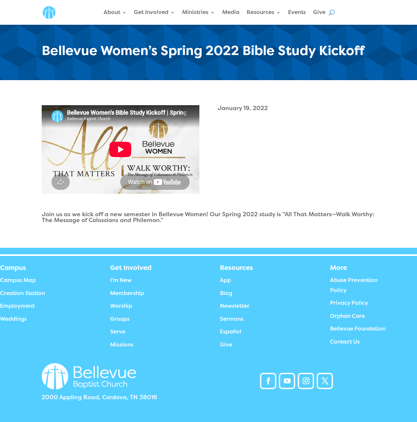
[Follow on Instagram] (306, 381)
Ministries (195, 12)
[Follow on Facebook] (268, 381)
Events (297, 12)
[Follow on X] (325, 381)
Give (319, 12)
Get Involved (151, 12)
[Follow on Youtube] (287, 381)
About (112, 12)
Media (230, 12)
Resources (260, 12)
